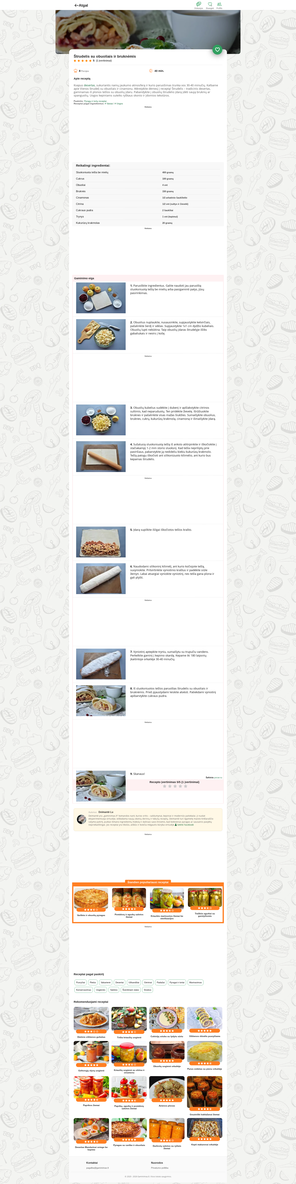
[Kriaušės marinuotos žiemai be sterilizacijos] (167, 898)
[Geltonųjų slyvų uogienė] (91, 1052)
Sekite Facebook (185, 824)
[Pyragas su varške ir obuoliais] (129, 1128)
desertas (89, 85)
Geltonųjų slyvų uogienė (91, 1070)
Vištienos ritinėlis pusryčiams (204, 1036)
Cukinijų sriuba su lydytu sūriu (167, 1036)
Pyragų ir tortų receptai (95, 101)
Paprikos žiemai (91, 1105)
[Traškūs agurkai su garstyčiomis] (205, 897)
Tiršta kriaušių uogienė (129, 1037)
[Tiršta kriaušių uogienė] (129, 1019)
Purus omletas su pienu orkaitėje (204, 1069)
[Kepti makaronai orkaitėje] (204, 1128)
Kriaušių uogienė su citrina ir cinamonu (129, 1071)
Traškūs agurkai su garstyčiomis (205, 914)
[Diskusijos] (201, 4)
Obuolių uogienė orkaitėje (167, 1066)
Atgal (83, 5)
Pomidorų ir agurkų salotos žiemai (129, 915)
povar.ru (218, 777)
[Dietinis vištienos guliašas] (91, 1018)
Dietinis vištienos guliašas (91, 1037)
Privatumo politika (159, 1168)
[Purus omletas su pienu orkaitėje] (204, 1051)
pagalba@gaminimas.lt (97, 1168)
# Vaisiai (109, 103)
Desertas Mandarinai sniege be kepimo (91, 1148)
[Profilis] (220, 4)
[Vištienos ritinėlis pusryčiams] (204, 1018)
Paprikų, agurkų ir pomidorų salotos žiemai (129, 1107)
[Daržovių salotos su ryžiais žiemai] (167, 1128)
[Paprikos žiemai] (91, 1087)
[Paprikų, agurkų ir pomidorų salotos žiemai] (129, 1087)
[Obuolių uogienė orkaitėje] (167, 1050)
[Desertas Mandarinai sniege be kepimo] (91, 1129)
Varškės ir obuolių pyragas (91, 915)
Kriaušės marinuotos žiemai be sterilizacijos (167, 917)
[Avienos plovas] (167, 1087)
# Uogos (119, 103)
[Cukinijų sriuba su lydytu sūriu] (167, 1018)
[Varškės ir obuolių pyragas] (91, 898)
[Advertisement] (111, 130)
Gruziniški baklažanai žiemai (205, 1114)
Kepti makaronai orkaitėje (204, 1144)
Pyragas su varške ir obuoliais (129, 1145)
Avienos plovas (167, 1105)
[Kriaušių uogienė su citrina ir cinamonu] (129, 1052)
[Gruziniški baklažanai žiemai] (204, 1092)
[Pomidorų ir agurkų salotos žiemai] (129, 898)
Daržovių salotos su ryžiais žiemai (167, 1147)
